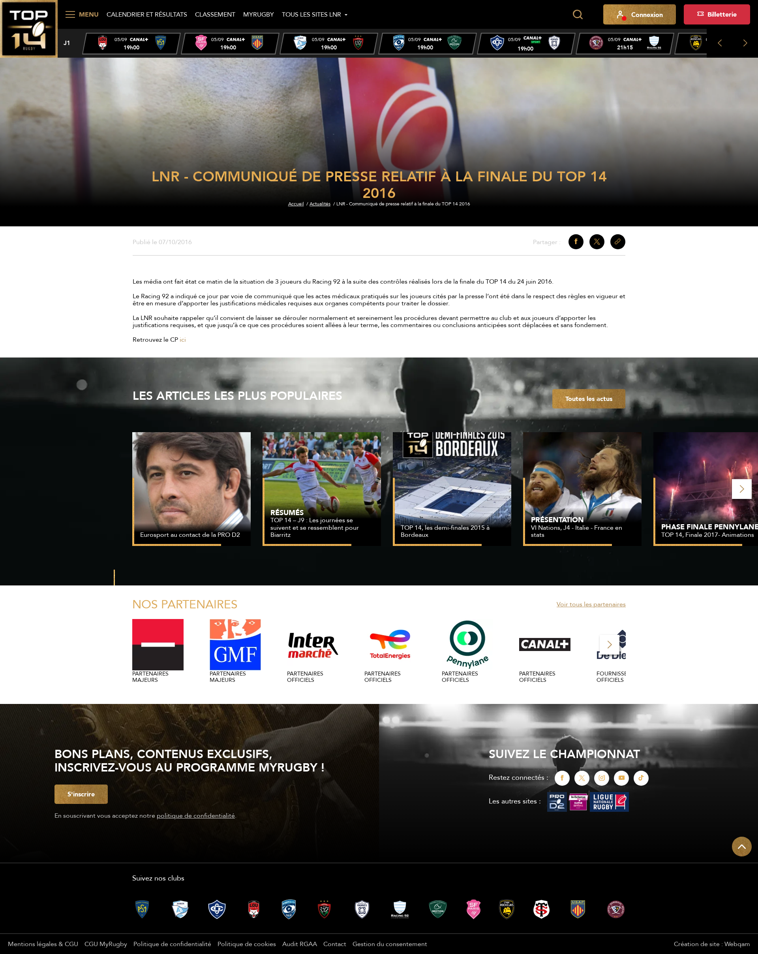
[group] (131, 44)
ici (183, 339)
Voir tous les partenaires (591, 604)
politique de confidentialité (196, 815)
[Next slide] (745, 43)
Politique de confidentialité (172, 943)
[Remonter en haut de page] (742, 846)
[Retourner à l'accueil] (29, 28)
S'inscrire (81, 794)
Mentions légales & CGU (43, 943)
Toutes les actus (588, 398)
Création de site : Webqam (712, 943)
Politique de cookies (247, 943)
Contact (334, 943)
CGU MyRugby (105, 943)
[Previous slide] (719, 43)
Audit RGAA (299, 943)
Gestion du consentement (390, 943)
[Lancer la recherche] (577, 14)
